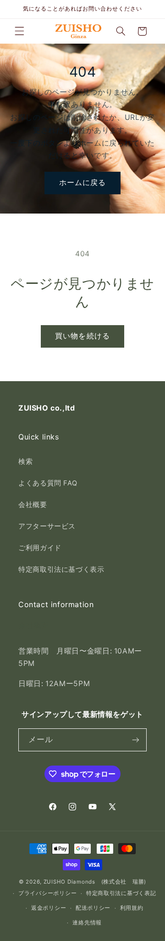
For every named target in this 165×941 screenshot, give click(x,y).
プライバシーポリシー (47, 893)
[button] (19, 31)
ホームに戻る (82, 182)
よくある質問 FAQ (47, 483)
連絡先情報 (87, 922)
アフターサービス (47, 526)
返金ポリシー (48, 908)
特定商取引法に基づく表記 (121, 893)
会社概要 (32, 505)
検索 (25, 461)
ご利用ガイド (39, 548)
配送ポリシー (93, 908)
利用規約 (131, 908)
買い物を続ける (82, 336)
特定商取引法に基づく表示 (61, 569)
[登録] (135, 739)
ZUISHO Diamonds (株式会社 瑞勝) (95, 882)
